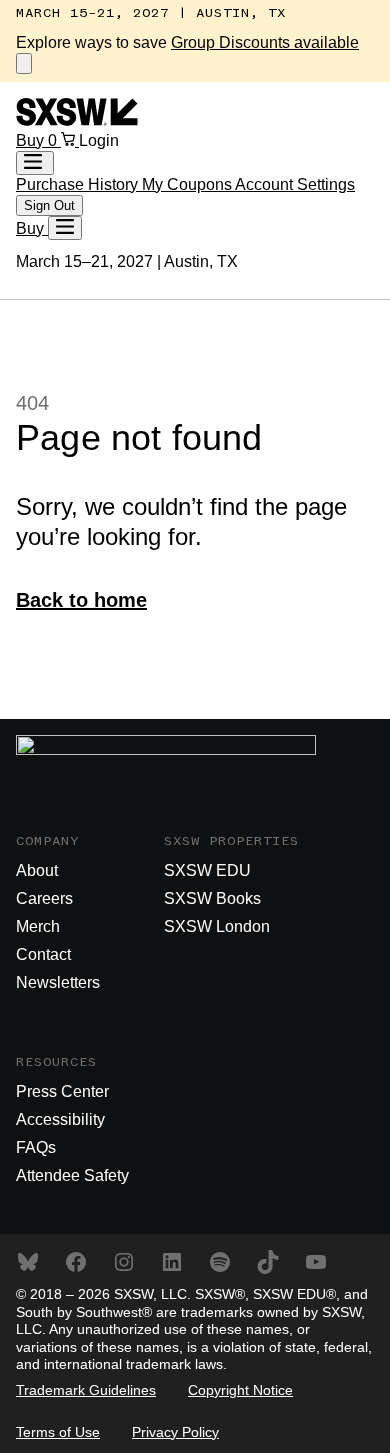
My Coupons (188, 184)
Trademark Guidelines (86, 1390)
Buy (32, 140)
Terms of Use (58, 1432)
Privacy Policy (175, 1432)
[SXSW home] (77, 120)
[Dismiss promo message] (24, 63)
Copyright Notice (240, 1390)
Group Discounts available (265, 42)
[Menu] (65, 228)
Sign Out (49, 205)
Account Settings (295, 184)
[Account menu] (35, 163)
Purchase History (79, 184)
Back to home (81, 600)
